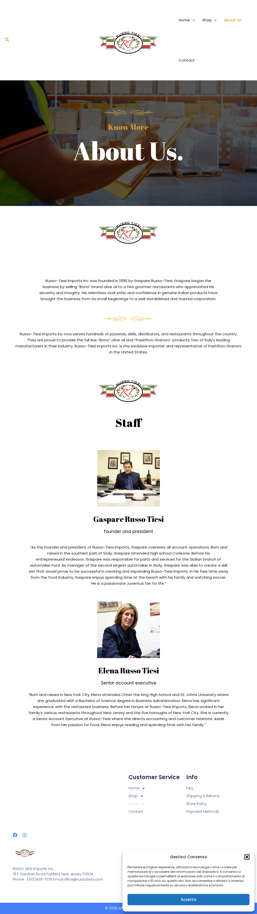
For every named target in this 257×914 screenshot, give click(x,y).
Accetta (188, 899)
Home (184, 20)
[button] (246, 856)
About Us (232, 20)
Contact (187, 60)
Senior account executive (128, 683)
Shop (207, 20)
